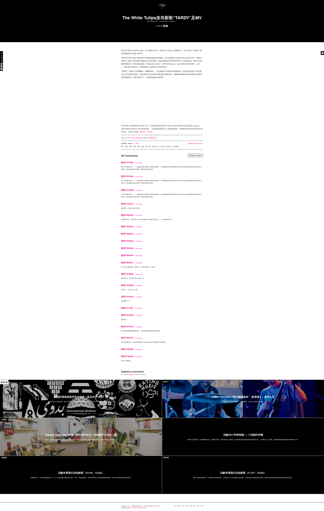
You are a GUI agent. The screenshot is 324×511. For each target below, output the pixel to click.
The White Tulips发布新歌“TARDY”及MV (162, 17)
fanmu (173, 21)
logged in (131, 374)
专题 (190, 506)
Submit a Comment (195, 155)
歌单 (202, 506)
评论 (187, 506)
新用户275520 (127, 326)
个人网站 (136, 143)
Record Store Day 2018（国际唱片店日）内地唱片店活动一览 (81, 435)
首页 (175, 506)
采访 (183, 506)
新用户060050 (127, 349)
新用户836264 (127, 226)
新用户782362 (127, 356)
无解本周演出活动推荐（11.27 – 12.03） (243, 473)
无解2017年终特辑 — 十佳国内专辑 (243, 435)
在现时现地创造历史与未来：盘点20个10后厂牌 (81, 397)
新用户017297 (127, 307)
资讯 (155, 138)
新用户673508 (127, 315)
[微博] (1, 66)
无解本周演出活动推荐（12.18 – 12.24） (81, 473)
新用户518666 (127, 273)
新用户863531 (127, 262)
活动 (198, 506)
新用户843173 (127, 337)
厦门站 (142, 131)
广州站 (149, 131)
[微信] (1, 64)
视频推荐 (150, 138)
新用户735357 (127, 203)
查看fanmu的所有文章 (195, 143)
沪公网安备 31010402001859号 (138, 507)
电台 (194, 506)
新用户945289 (127, 285)
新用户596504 (127, 215)
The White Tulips (130, 138)
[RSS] (1, 69)
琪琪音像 (138, 138)
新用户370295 (127, 162)
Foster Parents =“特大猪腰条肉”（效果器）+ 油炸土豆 (243, 397)
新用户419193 (127, 296)
